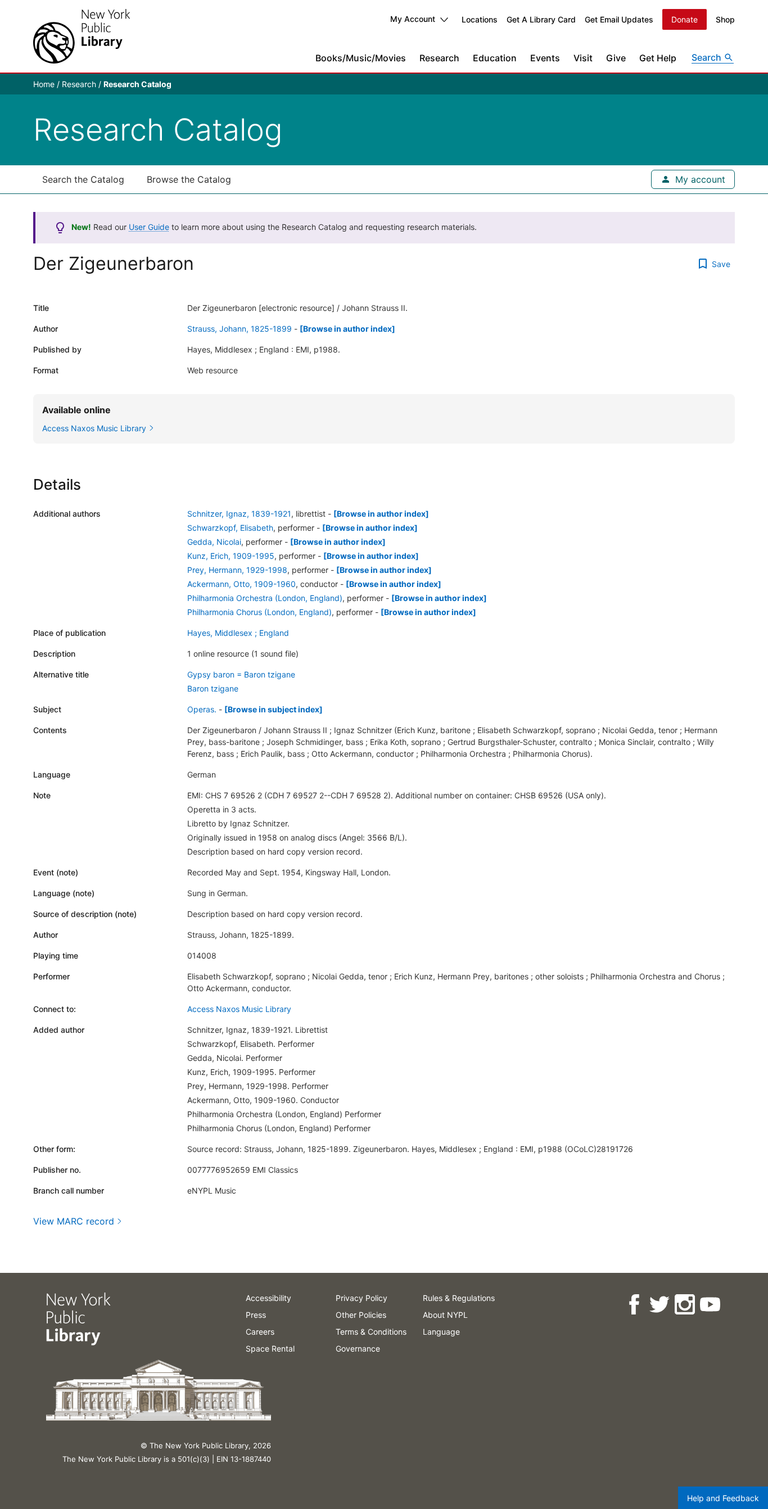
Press (256, 1315)
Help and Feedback (723, 1498)
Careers (260, 1331)
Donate (684, 19)
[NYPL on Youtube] (709, 1304)
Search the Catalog (83, 179)
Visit (583, 58)
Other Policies (361, 1315)
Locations (480, 19)
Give (616, 58)
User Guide (149, 227)
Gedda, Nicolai (214, 541)
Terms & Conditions (371, 1331)
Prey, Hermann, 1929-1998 (237, 570)
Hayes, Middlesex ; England (238, 633)
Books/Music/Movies (360, 58)
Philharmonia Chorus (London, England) (259, 612)
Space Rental (270, 1348)
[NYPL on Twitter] (659, 1304)
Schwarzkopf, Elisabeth (230, 527)
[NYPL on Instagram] (684, 1304)
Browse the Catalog (189, 179)
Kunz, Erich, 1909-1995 (230, 556)
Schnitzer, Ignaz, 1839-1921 (239, 513)
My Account (412, 19)
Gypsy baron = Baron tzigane (241, 674)
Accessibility (268, 1298)
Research (439, 58)
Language (441, 1331)
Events (545, 58)
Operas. (201, 709)
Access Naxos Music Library (239, 1009)
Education (495, 58)
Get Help (657, 58)
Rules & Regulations (459, 1298)
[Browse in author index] (347, 328)
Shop (725, 19)
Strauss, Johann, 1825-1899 (239, 328)
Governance (358, 1348)
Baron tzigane (212, 688)
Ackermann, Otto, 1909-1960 (241, 584)
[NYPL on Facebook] (633, 1304)
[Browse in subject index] (273, 709)
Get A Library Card (541, 19)
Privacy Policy (361, 1298)
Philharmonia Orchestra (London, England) (264, 598)
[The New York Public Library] (81, 36)
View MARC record (73, 1221)
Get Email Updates (619, 19)
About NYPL (445, 1315)
